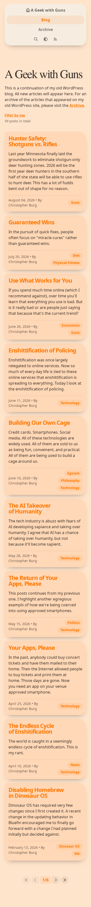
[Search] (36, 39)
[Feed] (55, 39)
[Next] (56, 880)
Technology (70, 403)
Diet (76, 255)
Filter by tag (15, 115)
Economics (71, 325)
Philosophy (70, 480)
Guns (75, 202)
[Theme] (45, 39)
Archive (45, 29)
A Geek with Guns (48, 10)
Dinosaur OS (69, 846)
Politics (73, 622)
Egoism (73, 473)
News (75, 764)
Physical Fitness (66, 262)
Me (77, 853)
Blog (45, 19)
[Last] (64, 880)
